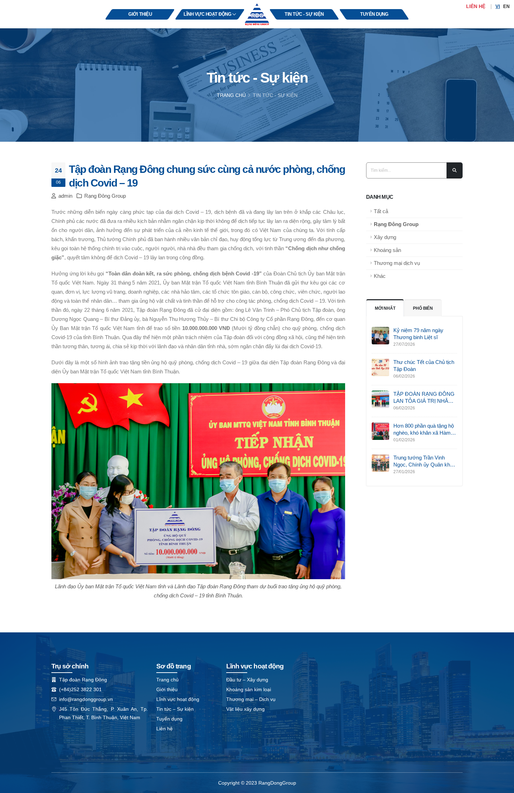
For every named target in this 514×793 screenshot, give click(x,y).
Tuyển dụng (169, 719)
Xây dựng (385, 237)
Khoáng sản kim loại (248, 689)
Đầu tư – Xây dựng (247, 679)
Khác (380, 276)
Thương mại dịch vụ (397, 263)
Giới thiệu (167, 689)
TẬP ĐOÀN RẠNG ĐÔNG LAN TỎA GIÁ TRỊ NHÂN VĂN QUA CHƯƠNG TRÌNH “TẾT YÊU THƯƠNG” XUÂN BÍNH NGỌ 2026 (424, 398)
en (506, 6)
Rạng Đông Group (396, 224)
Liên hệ (475, 6)
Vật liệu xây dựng (245, 709)
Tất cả (381, 211)
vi (497, 6)
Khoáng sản (387, 250)
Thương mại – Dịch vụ (251, 699)
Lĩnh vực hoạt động (177, 699)
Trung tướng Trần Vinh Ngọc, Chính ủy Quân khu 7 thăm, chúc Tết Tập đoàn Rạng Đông (425, 461)
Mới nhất (385, 308)
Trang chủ (231, 95)
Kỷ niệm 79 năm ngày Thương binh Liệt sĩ (418, 333)
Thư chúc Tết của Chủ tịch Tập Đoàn (423, 365)
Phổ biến (423, 308)
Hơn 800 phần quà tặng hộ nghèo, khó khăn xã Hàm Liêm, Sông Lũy (423, 429)
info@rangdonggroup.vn (86, 699)
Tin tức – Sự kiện (175, 709)
